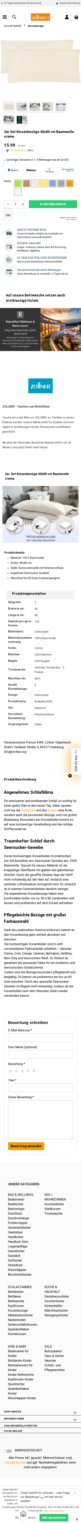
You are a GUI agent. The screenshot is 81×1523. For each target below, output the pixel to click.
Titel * (12, 1080)
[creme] (35, 183)
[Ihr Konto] (67, 17)
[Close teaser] (70, 776)
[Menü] (4, 17)
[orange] (70, 183)
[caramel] (26, 183)
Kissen (52, 810)
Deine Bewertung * (21, 1097)
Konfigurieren (25, 1517)
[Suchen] (14, 17)
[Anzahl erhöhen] (23, 204)
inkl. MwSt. (22, 146)
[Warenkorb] (76, 17)
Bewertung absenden (26, 1146)
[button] (76, 761)
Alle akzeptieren (54, 1517)
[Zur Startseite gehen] (40, 17)
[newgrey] (61, 183)
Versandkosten (15, 1462)
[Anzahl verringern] (8, 204)
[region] (40, 79)
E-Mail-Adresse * (20, 1030)
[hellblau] (52, 183)
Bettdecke (28, 810)
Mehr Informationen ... (54, 1510)
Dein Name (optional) (22, 1047)
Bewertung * (16, 1064)
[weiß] (18, 192)
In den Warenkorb (53, 204)
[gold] (44, 183)
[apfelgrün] (18, 183)
